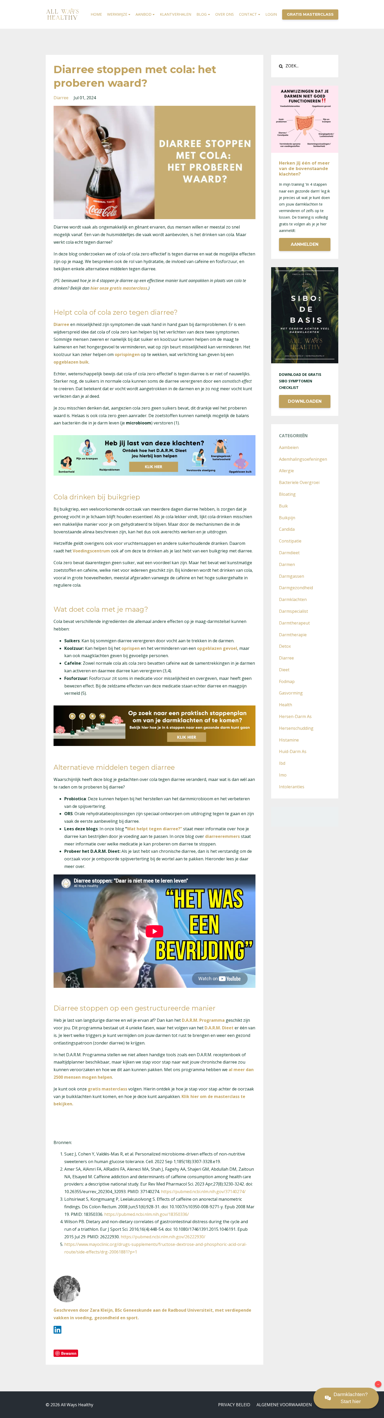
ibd (282, 763)
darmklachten (293, 599)
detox (285, 646)
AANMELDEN (304, 244)
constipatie (290, 541)
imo (283, 775)
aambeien (289, 447)
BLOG (201, 14)
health (285, 705)
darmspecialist (293, 611)
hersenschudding (296, 728)
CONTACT (248, 14)
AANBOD (144, 14)
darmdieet (289, 553)
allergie (286, 471)
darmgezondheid (296, 588)
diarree (61, 98)
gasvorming (291, 693)
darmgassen (291, 576)
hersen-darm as (295, 716)
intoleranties (291, 787)
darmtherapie (293, 635)
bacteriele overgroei (299, 482)
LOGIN (271, 14)
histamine (289, 740)
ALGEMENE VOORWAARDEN (284, 1405)
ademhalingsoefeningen (303, 459)
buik (283, 506)
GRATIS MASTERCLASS (310, 14)
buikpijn (287, 518)
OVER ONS (224, 14)
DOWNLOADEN (305, 401)
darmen (287, 564)
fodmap (287, 681)
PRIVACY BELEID (234, 1405)
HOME (96, 14)
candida (287, 529)
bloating (287, 494)
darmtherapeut (294, 623)
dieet (284, 670)
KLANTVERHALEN (175, 14)
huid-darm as (292, 751)
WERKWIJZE (117, 14)
